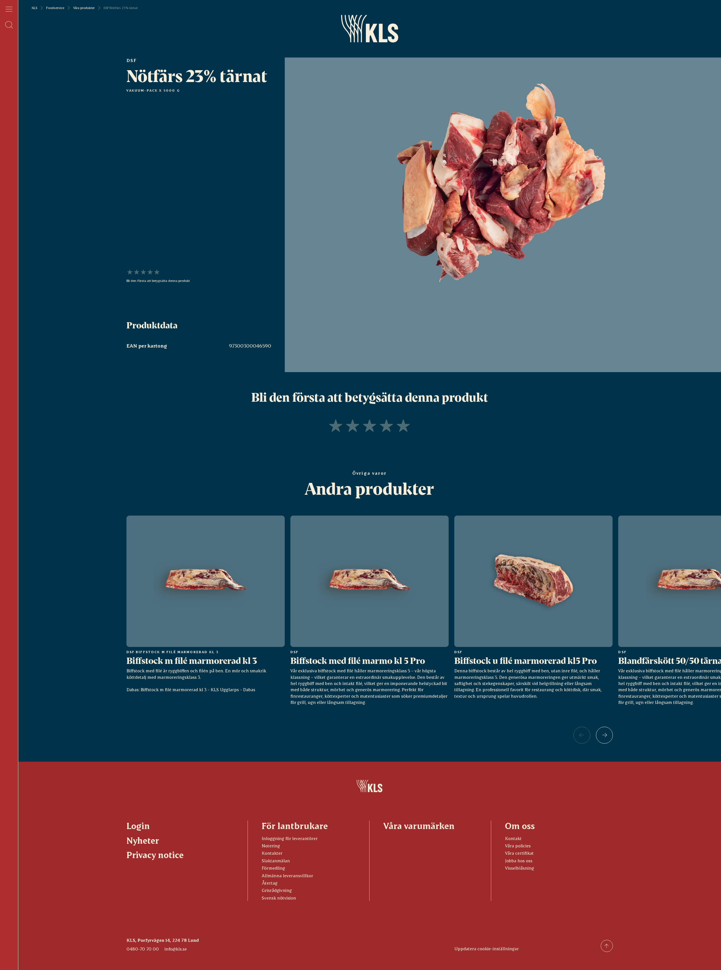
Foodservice (55, 8)
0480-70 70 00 (142, 948)
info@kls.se (175, 948)
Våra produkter (84, 8)
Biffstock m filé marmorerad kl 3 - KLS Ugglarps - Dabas (198, 689)
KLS (34, 8)
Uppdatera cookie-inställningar (486, 948)
